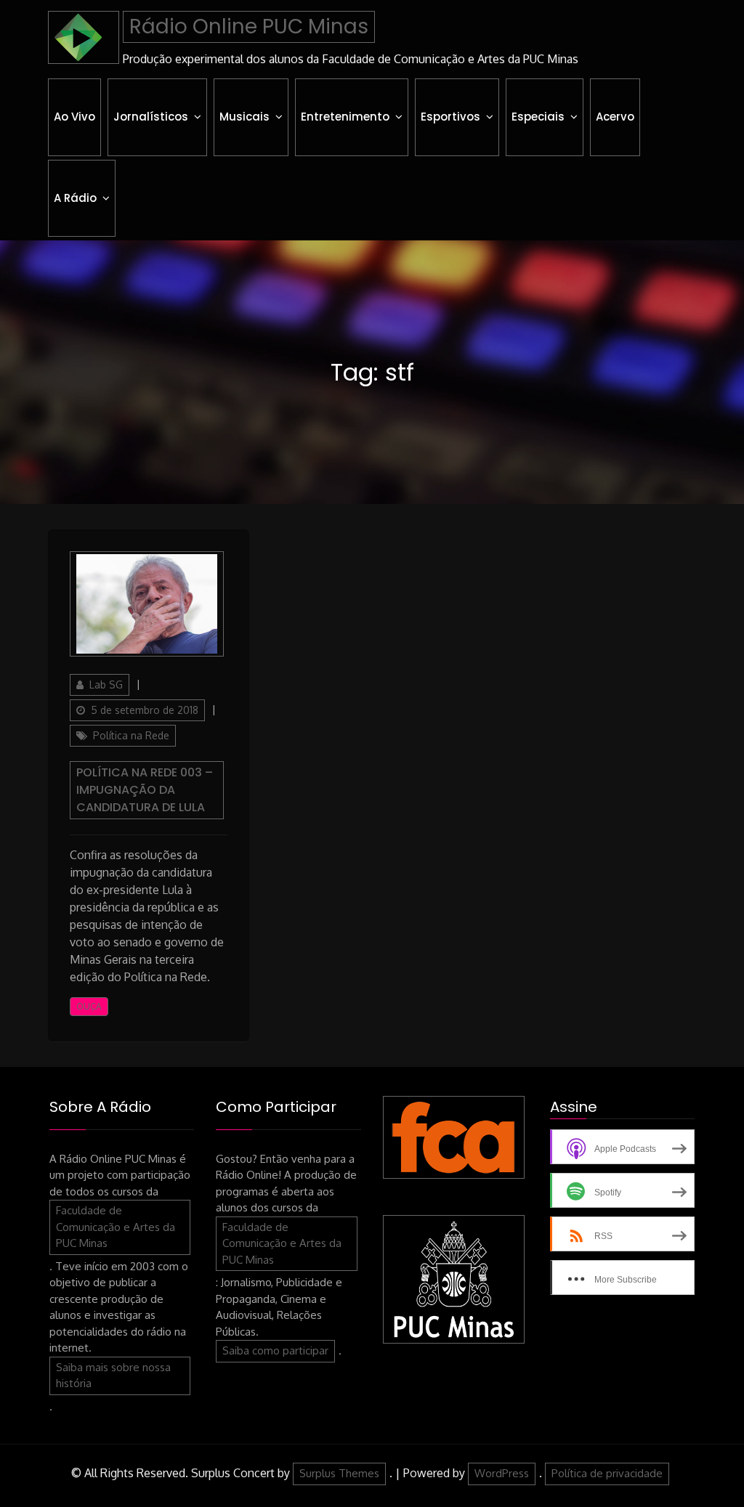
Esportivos (450, 116)
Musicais (244, 116)
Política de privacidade (607, 1473)
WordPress (501, 1473)
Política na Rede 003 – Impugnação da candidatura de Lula (144, 790)
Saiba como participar (275, 1350)
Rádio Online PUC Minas (248, 26)
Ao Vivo (74, 116)
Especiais (538, 116)
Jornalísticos (150, 116)
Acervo (615, 116)
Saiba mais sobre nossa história (113, 1375)
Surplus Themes (339, 1473)
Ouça (89, 1006)
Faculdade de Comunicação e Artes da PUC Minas (115, 1226)
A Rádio (75, 198)
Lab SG (106, 684)
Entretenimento (345, 116)
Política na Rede (131, 735)
